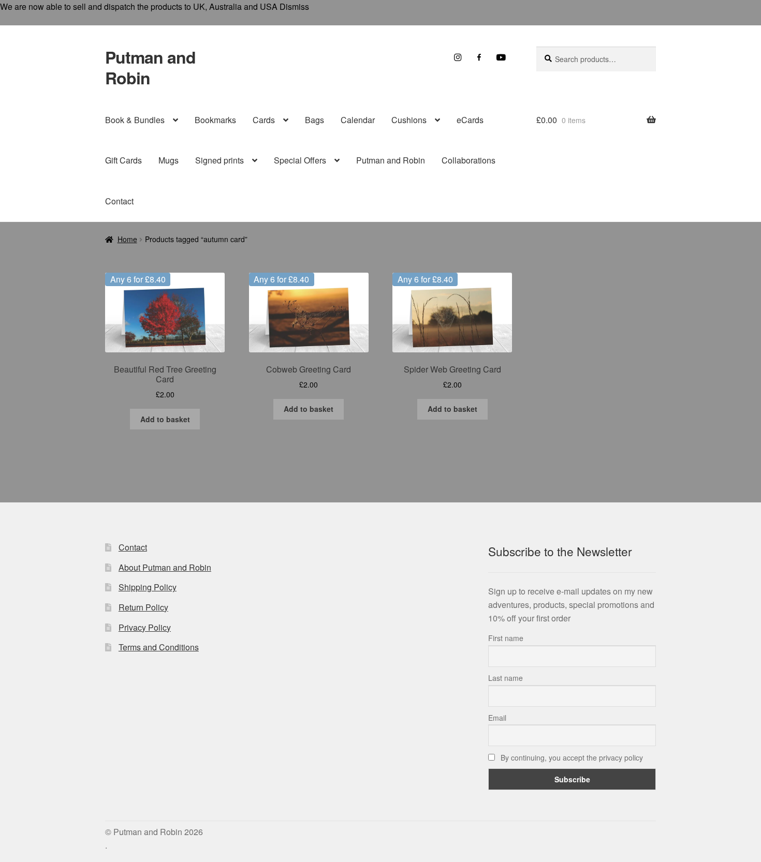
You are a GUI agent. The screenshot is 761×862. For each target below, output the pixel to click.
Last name (505, 678)
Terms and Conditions (159, 647)
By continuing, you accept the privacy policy (571, 757)
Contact (119, 201)
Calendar (358, 120)
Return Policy (143, 607)
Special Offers (300, 160)
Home (127, 239)
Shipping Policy (148, 587)
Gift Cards (123, 160)
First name (505, 638)
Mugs (168, 160)
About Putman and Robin (165, 567)
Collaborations (468, 160)
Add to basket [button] (165, 419)
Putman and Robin (150, 67)
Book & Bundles (135, 120)
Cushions (409, 120)
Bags (314, 120)
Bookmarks (215, 120)
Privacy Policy (145, 627)
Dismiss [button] (294, 6)
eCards (470, 120)
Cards (264, 120)
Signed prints (219, 160)
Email (497, 717)
